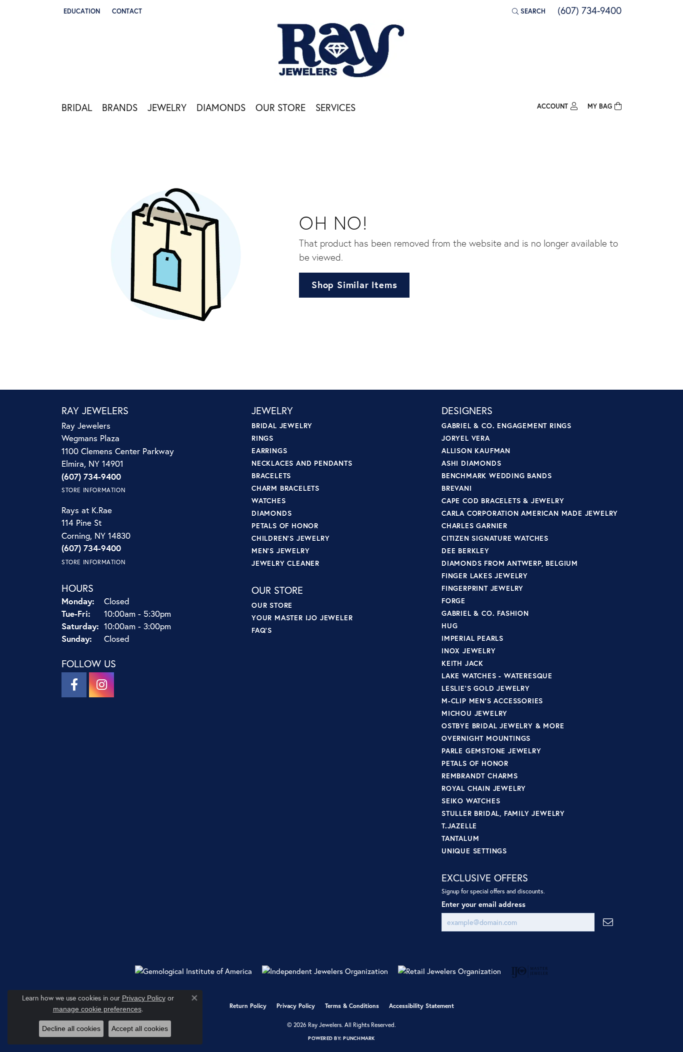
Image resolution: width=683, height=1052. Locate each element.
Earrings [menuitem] (269, 450)
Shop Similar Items (354, 285)
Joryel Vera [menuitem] (466, 438)
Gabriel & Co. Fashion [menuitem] (485, 613)
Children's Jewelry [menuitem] (291, 538)
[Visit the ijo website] (529, 971)
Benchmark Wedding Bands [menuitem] (497, 475)
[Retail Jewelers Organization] (449, 971)
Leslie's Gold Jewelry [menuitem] (486, 688)
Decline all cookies (71, 1028)
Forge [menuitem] (454, 600)
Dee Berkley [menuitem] (466, 550)
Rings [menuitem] (263, 438)
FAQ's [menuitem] (262, 630)
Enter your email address (484, 904)
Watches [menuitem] (269, 500)
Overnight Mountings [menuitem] (486, 738)
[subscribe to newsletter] (608, 922)
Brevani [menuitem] (457, 488)
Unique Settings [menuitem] (474, 850)
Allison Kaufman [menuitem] (476, 450)
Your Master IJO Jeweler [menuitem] (302, 617)
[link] (126, 11)
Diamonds (221, 107)
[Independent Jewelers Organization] (325, 971)
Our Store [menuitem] (272, 605)
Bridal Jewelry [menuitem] (282, 425)
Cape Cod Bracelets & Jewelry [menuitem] (503, 500)
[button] (81, 11)
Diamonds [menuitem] (272, 513)
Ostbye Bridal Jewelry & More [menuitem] (503, 725)
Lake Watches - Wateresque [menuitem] (497, 675)
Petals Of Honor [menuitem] (475, 763)
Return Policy (248, 1005)
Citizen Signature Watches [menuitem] (495, 538)
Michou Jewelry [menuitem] (475, 713)
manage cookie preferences (97, 1009)
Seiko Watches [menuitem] (471, 800)
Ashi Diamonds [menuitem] (471, 463)
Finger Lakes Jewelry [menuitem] (485, 575)
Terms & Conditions (352, 1005)
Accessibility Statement (421, 1005)
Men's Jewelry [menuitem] (281, 550)
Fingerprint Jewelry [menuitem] (483, 588)
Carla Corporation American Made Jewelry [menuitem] (530, 513)
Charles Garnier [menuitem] (475, 525)
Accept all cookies (140, 1028)
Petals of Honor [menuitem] (285, 525)
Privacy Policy (295, 1005)
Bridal (77, 107)
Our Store (281, 107)
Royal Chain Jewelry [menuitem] (484, 788)
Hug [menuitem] (450, 625)
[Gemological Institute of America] (193, 971)
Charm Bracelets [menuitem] (286, 488)
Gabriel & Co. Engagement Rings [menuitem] (507, 425)
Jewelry (167, 107)
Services (336, 107)
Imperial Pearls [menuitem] (473, 638)
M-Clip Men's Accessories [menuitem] (492, 700)
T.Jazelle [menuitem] (459, 825)
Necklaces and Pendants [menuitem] (302, 463)
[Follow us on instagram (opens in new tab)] (101, 684)
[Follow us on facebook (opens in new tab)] (74, 684)
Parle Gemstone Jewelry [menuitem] (492, 750)
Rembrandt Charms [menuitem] (480, 775)
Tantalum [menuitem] (460, 838)
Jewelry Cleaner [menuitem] (286, 563)
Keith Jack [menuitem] (463, 663)
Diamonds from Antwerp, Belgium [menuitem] (510, 563)
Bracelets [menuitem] (271, 475)
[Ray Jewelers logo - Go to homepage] (341, 51)
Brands (120, 107)
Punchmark (358, 1038)
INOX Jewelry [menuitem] (469, 650)
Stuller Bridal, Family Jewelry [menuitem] (503, 813)
